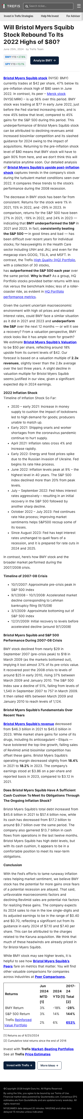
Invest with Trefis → (19, 1065)
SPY (7, 64)
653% (70, 1022)
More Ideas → (49, 1065)
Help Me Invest (50, 16)
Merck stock (56, 94)
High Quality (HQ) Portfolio (54, 260)
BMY (8, 56)
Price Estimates (38, 1054)
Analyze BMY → (44, 60)
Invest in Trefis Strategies (18, 16)
